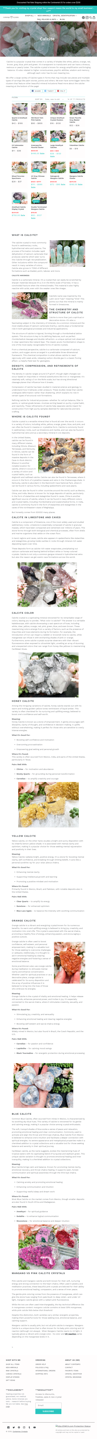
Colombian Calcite (77, 145)
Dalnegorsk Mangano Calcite (57, 177)
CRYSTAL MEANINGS (73, 1377)
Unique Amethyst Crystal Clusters (57, 119)
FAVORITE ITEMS (71, 1371)
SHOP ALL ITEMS (12, 1364)
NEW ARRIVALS (12, 1367)
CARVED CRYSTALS (13, 1374)
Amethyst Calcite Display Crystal (19, 208)
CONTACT (69, 1367)
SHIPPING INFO (41, 1374)
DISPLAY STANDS (12, 1377)
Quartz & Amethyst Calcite (19, 119)
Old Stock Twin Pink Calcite (37, 119)
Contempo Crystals (20, 1431)
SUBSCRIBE (48, 1411)
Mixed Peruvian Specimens (18, 177)
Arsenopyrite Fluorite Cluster (37, 146)
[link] (48, 2)
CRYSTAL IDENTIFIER (73, 1374)
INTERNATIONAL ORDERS (45, 1371)
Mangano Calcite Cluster (76, 177)
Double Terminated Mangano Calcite (39, 208)
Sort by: (39, 99)
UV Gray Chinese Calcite (37, 177)
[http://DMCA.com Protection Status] (73, 1426)
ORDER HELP (40, 1364)
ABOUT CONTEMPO (72, 1364)
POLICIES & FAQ (41, 1367)
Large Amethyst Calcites (56, 146)
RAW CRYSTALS (12, 1371)
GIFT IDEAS (10, 1380)
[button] (90, 17)
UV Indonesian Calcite (17, 146)
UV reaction (70, 1334)
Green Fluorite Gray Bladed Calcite (75, 120)
